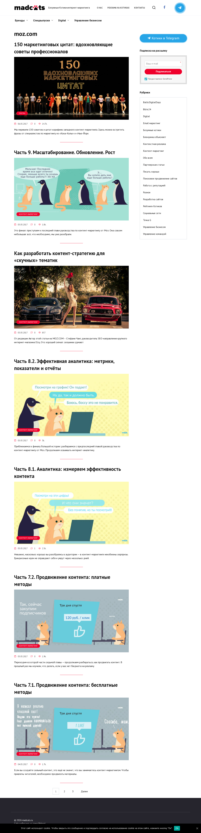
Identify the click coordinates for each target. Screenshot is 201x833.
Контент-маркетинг (153, 150)
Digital (62, 20)
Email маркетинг (151, 123)
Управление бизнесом (88, 20)
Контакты (139, 7)
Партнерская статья (153, 164)
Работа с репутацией (154, 185)
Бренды (20, 20)
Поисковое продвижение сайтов (160, 178)
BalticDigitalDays (152, 102)
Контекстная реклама (154, 143)
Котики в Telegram (165, 38)
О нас (100, 7)
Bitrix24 (147, 109)
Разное (146, 192)
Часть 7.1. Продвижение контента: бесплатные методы (66, 688)
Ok (177, 828)
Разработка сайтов (153, 199)
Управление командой (154, 233)
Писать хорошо (151, 171)
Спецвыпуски (41, 20)
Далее (84, 791)
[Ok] (197, 828)
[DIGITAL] (71, 117)
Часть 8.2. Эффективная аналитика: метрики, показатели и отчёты (64, 364)
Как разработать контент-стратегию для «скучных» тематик (59, 257)
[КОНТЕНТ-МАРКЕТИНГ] (71, 218)
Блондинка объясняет (154, 137)
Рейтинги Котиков (152, 206)
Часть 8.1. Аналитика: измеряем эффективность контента (67, 472)
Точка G (147, 220)
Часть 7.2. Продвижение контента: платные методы (62, 580)
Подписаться (163, 71)
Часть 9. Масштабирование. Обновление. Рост (64, 152)
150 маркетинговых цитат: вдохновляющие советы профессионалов (63, 48)
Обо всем (148, 157)
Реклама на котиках (118, 7)
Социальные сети (152, 213)
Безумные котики (152, 130)
